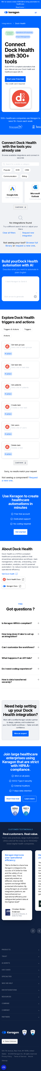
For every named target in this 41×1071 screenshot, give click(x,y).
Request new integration (28, 234)
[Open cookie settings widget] (3, 1067)
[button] (36, 12)
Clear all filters (9, 233)
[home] (11, 12)
